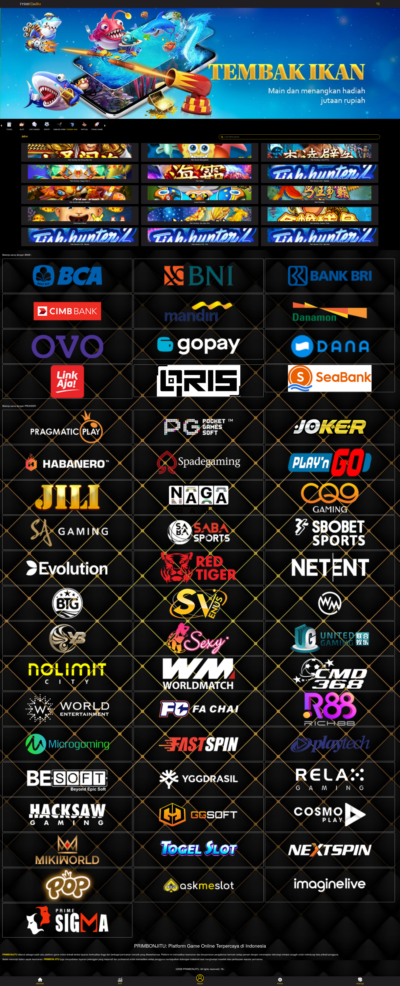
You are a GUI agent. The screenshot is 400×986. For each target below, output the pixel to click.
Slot (22, 129)
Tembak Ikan (72, 129)
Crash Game (97, 129)
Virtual (84, 129)
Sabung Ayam (59, 129)
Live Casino (34, 129)
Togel (9, 129)
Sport (47, 129)
